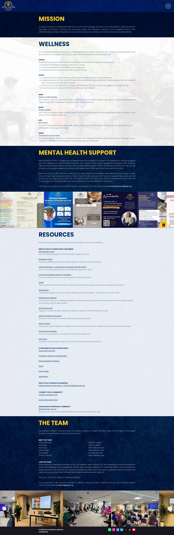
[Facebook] (117, 529)
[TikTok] (129, 529)
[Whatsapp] (109, 529)
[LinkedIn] (121, 529)
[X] (125, 529)
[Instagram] (113, 529)
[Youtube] (133, 529)
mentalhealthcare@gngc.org (120, 186)
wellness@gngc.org (65, 485)
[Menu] (168, 6)
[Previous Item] (4, 210)
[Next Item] (170, 210)
